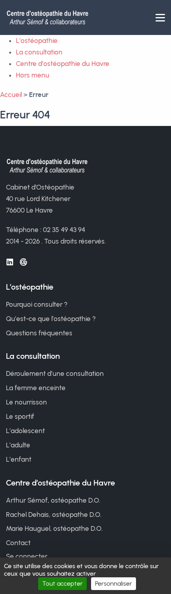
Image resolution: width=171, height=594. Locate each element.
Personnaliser (113, 583)
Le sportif (20, 416)
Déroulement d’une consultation (55, 373)
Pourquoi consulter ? (37, 304)
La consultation (39, 52)
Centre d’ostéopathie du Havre (62, 64)
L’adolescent (25, 431)
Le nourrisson (26, 402)
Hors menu (32, 75)
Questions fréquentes (39, 333)
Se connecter (26, 556)
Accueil (11, 95)
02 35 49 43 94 (64, 230)
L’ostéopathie (37, 41)
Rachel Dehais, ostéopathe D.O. (53, 515)
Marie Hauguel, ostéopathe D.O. (54, 528)
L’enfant (18, 459)
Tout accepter (62, 583)
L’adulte (18, 445)
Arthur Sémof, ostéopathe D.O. (53, 500)
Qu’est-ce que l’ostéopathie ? (51, 319)
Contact (18, 543)
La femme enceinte (36, 388)
